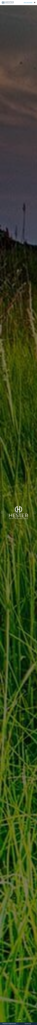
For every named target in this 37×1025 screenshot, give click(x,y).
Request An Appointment (9, 1023)
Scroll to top (28, 1023)
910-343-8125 (28, 2)
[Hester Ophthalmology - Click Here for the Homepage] (8, 2)
